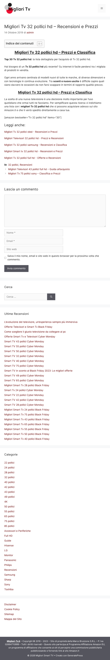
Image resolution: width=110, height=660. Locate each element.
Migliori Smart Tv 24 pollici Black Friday (26, 409)
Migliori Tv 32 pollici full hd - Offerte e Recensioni (32, 157)
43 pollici (9, 491)
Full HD (8, 535)
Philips (8, 565)
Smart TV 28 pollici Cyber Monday (24, 404)
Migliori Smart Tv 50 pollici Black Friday (26, 434)
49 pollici (9, 496)
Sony (7, 584)
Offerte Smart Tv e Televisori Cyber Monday (29, 336)
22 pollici (9, 462)
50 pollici (9, 506)
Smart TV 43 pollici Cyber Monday (24, 341)
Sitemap (9, 614)
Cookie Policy (12, 609)
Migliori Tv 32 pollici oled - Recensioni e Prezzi (30, 131)
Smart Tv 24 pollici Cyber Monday (23, 390)
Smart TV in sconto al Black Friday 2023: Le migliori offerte (38, 370)
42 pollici (9, 487)
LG (6, 550)
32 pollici (13, 164)
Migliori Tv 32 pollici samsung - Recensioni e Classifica (35, 144)
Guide (7, 540)
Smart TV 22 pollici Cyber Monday (24, 395)
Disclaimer (10, 604)
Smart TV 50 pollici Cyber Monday (24, 351)
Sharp (7, 579)
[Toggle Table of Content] (38, 43)
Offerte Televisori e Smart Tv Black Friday (28, 326)
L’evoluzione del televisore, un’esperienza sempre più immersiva (40, 322)
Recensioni (26, 164)
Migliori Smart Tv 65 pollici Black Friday (26, 424)
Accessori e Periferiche (17, 530)
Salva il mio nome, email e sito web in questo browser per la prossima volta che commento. (53, 257)
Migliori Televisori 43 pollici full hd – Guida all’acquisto (39, 169)
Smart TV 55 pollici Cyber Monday (24, 346)
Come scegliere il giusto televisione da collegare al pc (35, 331)
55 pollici (9, 511)
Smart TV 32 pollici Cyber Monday (24, 356)
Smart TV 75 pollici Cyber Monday (24, 365)
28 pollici (9, 472)
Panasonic (10, 560)
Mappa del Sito (13, 619)
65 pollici (9, 516)
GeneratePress (75, 655)
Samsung (9, 574)
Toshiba (8, 589)
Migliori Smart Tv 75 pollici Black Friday (26, 414)
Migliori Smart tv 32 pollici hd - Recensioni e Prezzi (33, 151)
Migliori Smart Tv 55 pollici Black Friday (26, 429)
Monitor (8, 555)
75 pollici (9, 521)
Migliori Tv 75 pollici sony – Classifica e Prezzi (34, 173)
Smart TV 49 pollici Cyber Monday (24, 375)
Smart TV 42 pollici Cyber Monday (24, 399)
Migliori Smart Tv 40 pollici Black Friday (26, 438)
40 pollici (9, 482)
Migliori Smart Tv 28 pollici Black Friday (26, 385)
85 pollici (9, 526)
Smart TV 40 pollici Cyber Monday (24, 361)
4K (5, 501)
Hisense (9, 545)
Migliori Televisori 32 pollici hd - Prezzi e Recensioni (34, 138)
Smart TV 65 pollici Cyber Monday (24, 380)
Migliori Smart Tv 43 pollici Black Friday (26, 419)
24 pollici (9, 467)
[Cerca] (51, 296)
